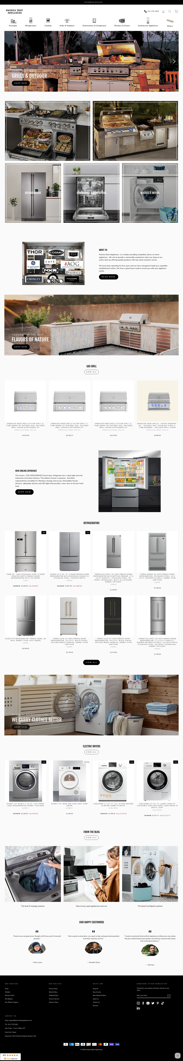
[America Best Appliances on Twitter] (152, 1003)
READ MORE (109, 277)
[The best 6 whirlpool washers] (150, 874)
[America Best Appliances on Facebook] (143, 1003)
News (6, 989)
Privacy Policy (53, 989)
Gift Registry (9, 999)
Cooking (48, 25)
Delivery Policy (9, 995)
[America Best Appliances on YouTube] (148, 1003)
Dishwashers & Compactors (94, 25)
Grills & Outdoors (67, 25)
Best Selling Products (99, 995)
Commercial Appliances (148, 25)
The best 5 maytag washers (33, 906)
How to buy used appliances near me (91, 906)
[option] (93, 2)
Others (170, 26)
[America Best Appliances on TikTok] (162, 1003)
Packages (13, 25)
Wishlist (7, 992)
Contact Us (96, 1002)
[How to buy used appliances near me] (92, 874)
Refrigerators (30, 25)
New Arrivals (97, 992)
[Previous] (8, 61)
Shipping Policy (53, 995)
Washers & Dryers (122, 25)
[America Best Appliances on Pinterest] (157, 1003)
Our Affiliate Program (11, 1002)
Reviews (95, 1006)
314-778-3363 (13, 1024)
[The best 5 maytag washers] (33, 874)
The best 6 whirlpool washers (150, 906)
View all (91, 372)
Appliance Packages (91, 63)
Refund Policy (53, 992)
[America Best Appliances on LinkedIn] (138, 1008)
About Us (96, 999)
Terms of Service (54, 999)
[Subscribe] (169, 995)
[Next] (174, 61)
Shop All (95, 989)
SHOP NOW (24, 492)
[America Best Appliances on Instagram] (138, 1003)
